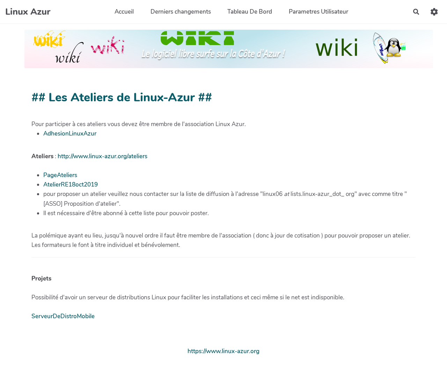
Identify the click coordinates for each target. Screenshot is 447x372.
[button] (434, 12)
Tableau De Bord (249, 12)
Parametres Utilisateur (318, 12)
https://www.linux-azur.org (223, 351)
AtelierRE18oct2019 (70, 185)
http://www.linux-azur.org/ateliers (102, 156)
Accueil (124, 12)
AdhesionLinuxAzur (69, 134)
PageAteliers (60, 175)
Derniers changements (181, 12)
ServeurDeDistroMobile (63, 316)
